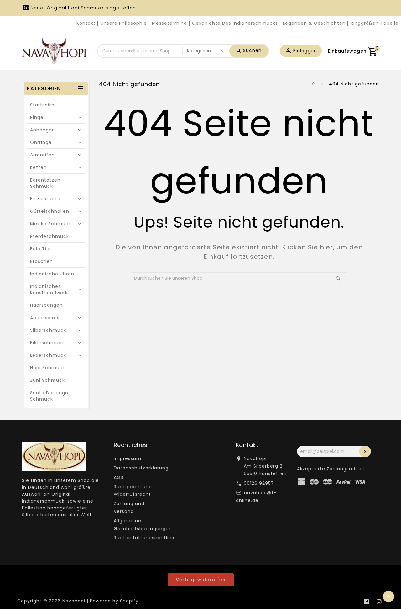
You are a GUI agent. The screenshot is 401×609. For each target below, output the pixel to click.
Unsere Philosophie (124, 23)
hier (326, 247)
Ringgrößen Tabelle (374, 23)
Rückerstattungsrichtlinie (145, 538)
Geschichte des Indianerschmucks (235, 23)
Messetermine (169, 23)
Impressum (127, 458)
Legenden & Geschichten (314, 23)
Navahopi (73, 601)
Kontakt (86, 23)
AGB (118, 477)
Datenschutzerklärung (141, 468)
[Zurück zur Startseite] (313, 84)
